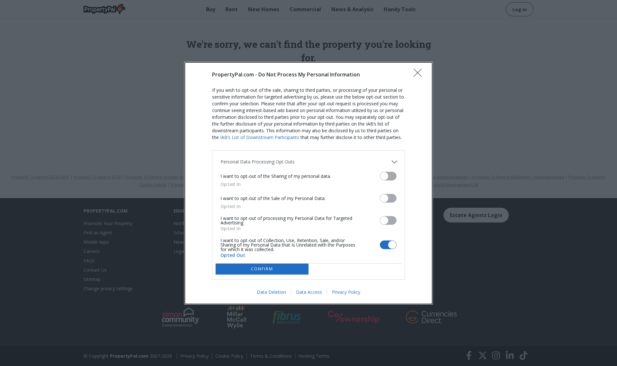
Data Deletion (271, 292)
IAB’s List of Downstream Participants (259, 137)
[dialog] (308, 183)
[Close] (420, 75)
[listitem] (308, 162)
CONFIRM (262, 269)
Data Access (309, 292)
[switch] (388, 176)
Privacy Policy (346, 292)
